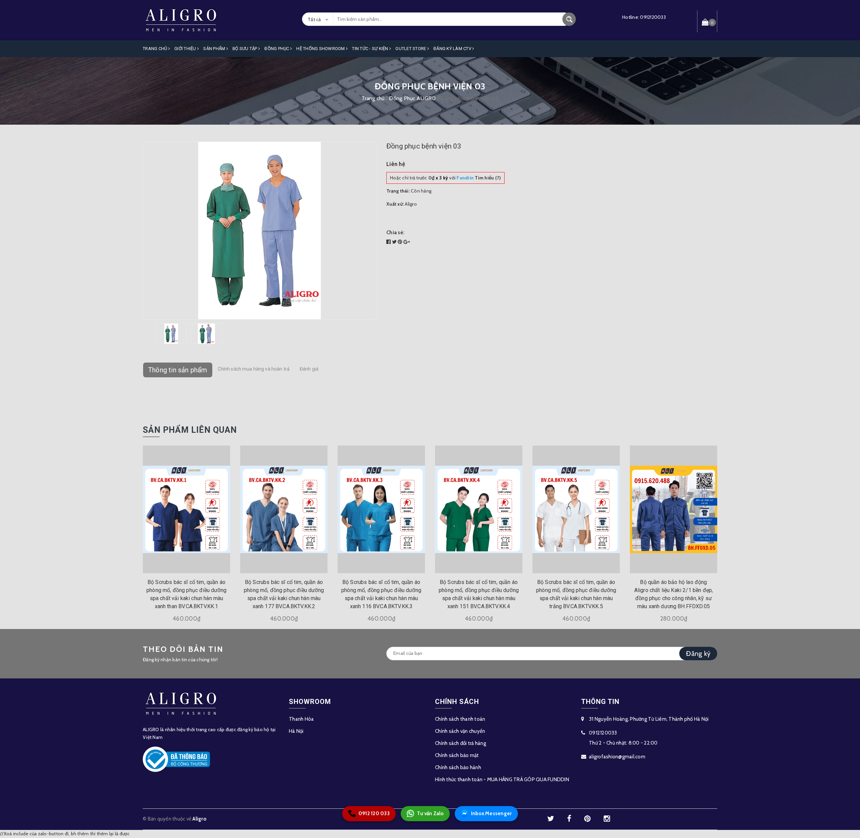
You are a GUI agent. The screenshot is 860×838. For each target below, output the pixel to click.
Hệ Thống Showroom (321, 48)
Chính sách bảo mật (457, 755)
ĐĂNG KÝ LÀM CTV (452, 48)
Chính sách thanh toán (460, 719)
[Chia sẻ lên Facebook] (389, 242)
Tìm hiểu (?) (479, 178)
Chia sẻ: (395, 232)
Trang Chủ (155, 48)
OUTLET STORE (411, 48)
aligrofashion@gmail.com (617, 757)
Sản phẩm (214, 48)
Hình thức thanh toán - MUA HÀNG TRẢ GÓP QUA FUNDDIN (502, 780)
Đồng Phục (277, 48)
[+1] (406, 242)
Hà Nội (296, 731)
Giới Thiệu (185, 48)
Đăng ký (698, 654)
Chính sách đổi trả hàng (460, 743)
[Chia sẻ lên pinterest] (400, 242)
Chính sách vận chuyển (460, 731)
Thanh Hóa (301, 719)
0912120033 (653, 17)
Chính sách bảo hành (458, 767)
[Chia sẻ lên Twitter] (395, 242)
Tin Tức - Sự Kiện (370, 48)
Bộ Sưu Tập (245, 48)
